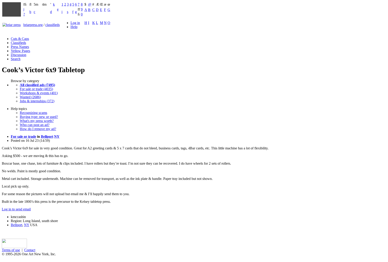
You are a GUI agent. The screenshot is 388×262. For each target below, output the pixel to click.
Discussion (18, 55)
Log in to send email (16, 209)
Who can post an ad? (34, 125)
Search (15, 59)
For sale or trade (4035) (36, 89)
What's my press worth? (37, 121)
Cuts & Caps (20, 39)
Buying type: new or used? (39, 117)
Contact (29, 250)
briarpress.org (33, 25)
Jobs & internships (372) (37, 101)
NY (57, 136)
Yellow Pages (20, 51)
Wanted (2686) (30, 97)
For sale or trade (23, 136)
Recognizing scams (33, 113)
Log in (75, 23)
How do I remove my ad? (38, 129)
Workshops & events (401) (39, 93)
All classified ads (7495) (37, 85)
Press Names (20, 47)
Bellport (47, 136)
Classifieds (18, 43)
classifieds (52, 25)
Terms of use (11, 250)
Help (74, 27)
